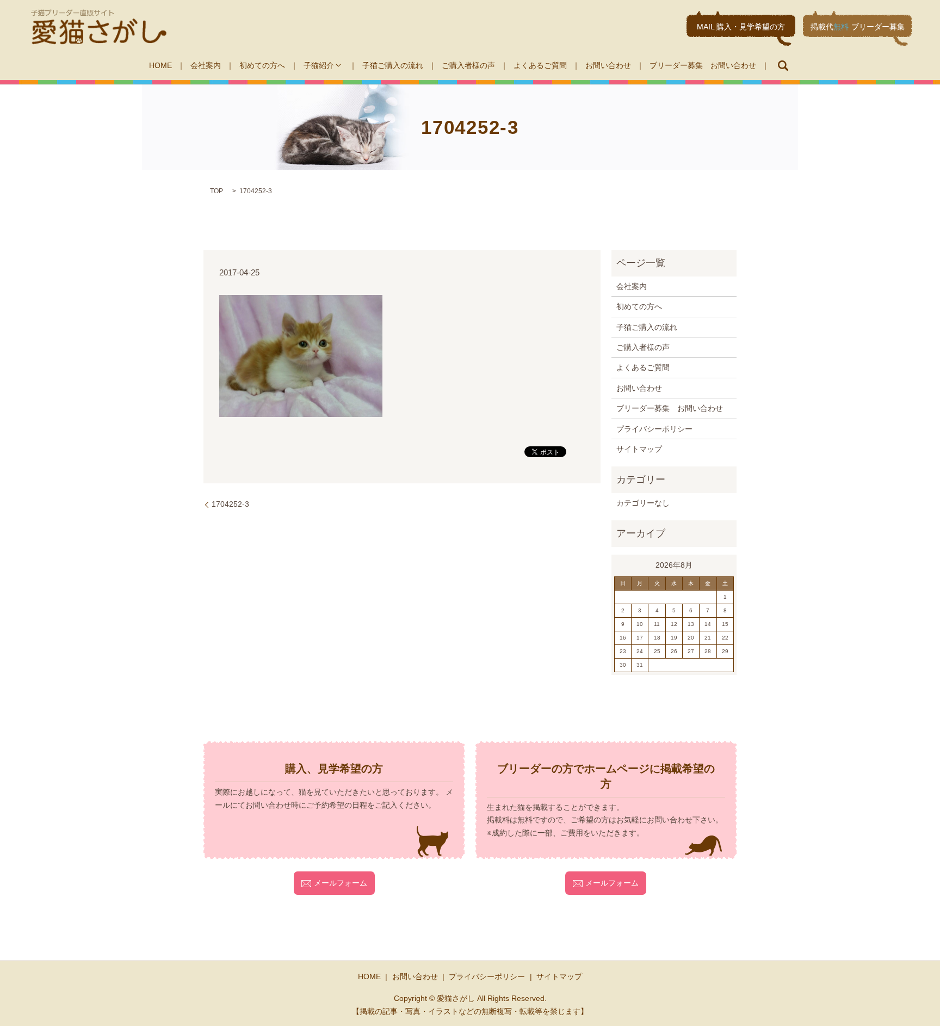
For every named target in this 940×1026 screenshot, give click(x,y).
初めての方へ (262, 65)
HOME (160, 65)
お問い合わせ (608, 65)
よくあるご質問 (540, 65)
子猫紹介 (319, 65)
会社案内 (205, 65)
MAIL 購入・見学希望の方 (741, 26)
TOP (216, 191)
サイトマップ (639, 449)
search (783, 65)
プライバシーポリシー (654, 429)
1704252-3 (230, 504)
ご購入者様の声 (468, 65)
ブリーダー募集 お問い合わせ (703, 65)
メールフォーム (340, 882)
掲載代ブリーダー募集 (858, 26)
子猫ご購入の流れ (392, 65)
